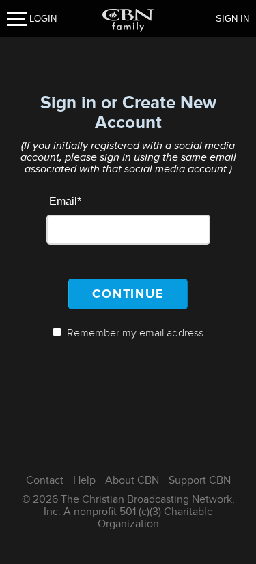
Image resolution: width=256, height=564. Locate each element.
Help (84, 480)
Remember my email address (135, 333)
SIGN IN (232, 19)
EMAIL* (65, 201)
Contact (44, 480)
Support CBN (200, 480)
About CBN (132, 480)
